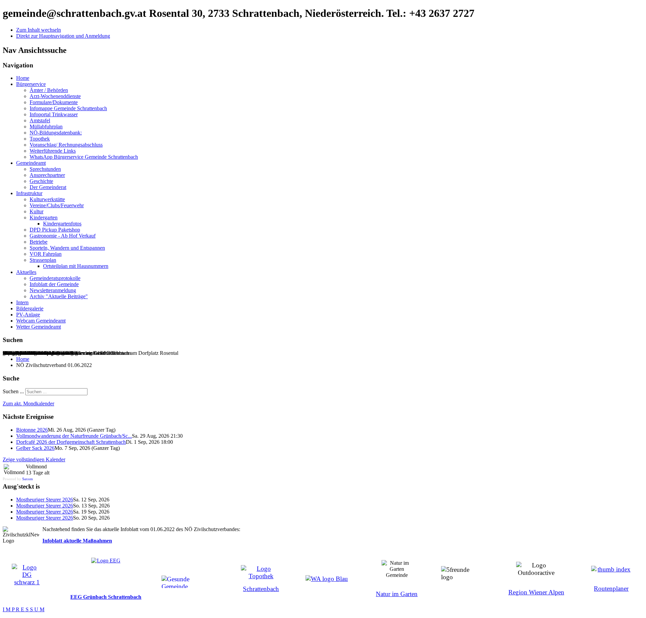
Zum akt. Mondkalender (28, 403)
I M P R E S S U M (23, 609)
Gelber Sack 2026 (35, 448)
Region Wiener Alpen (536, 592)
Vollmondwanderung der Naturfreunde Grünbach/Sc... (74, 436)
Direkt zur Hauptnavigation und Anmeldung (63, 36)
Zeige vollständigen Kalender (34, 459)
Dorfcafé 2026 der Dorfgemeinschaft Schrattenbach (71, 442)
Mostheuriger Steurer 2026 (44, 499)
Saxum (27, 479)
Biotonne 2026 (32, 430)
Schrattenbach (261, 588)
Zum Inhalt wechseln (38, 30)
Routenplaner (611, 588)
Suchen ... (13, 391)
